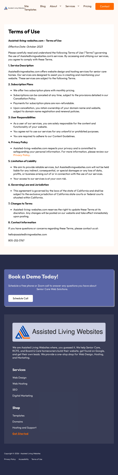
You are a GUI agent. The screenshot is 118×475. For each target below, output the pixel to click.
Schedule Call (20, 298)
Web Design (19, 377)
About (53, 6)
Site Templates (30, 7)
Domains (17, 421)
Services (70, 6)
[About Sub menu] (60, 6)
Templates (18, 415)
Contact (104, 6)
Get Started (20, 433)
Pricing (87, 6)
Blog (43, 6)
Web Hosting (19, 383)
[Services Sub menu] (78, 6)
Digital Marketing (22, 395)
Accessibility (24, 459)
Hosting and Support (24, 427)
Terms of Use (36, 459)
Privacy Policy (21, 155)
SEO (14, 389)
